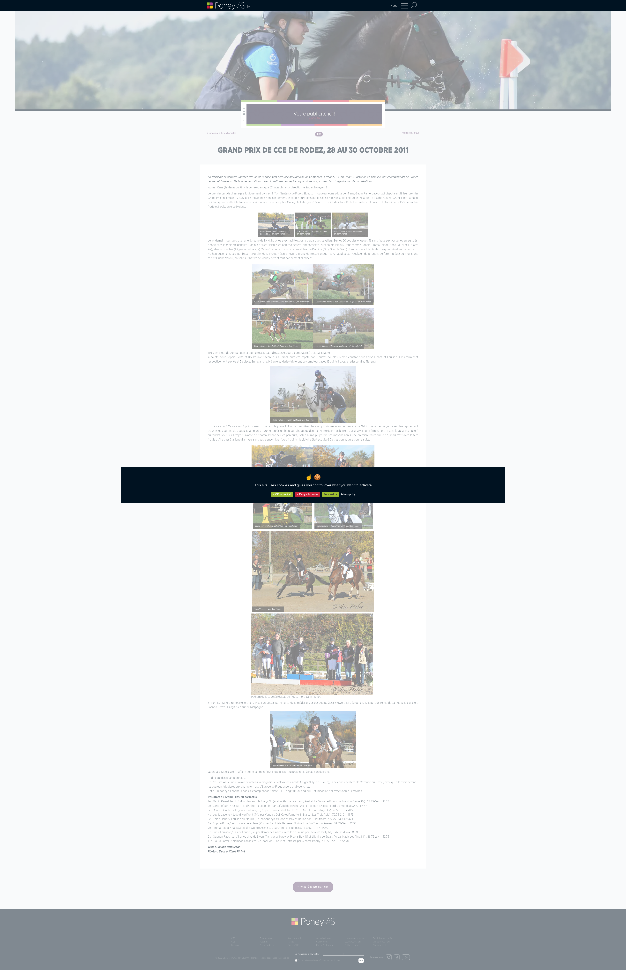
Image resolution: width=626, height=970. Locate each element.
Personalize (330, 494)
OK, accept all (283, 494)
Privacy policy (348, 494)
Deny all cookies (308, 494)
